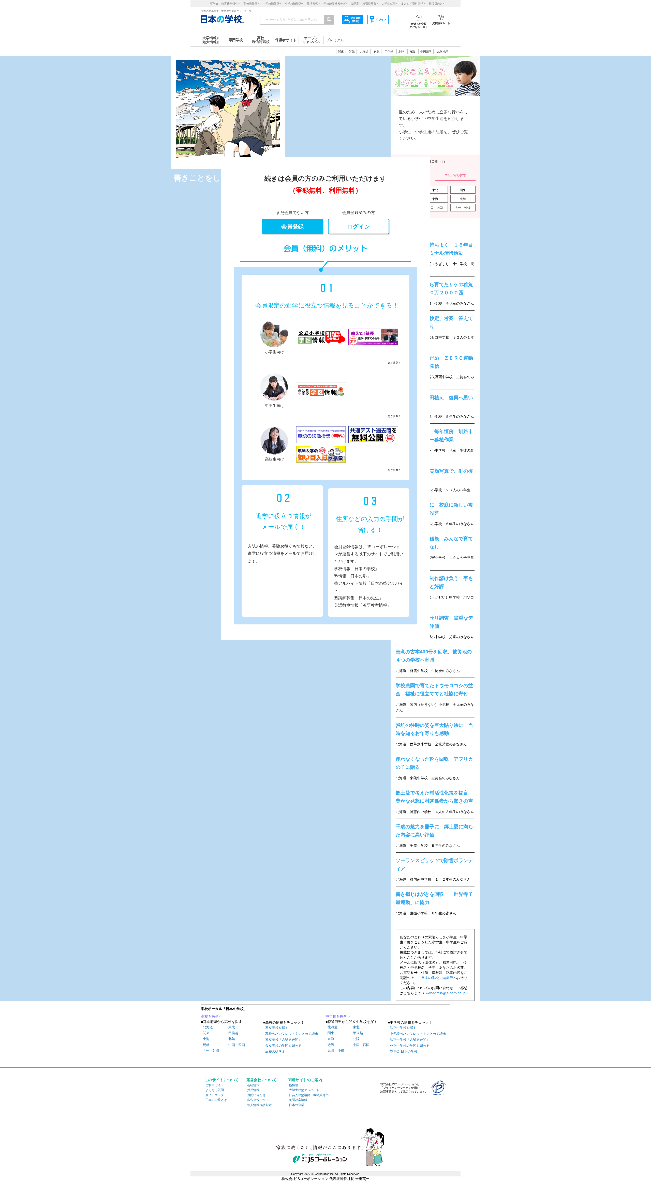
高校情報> (251, 3)
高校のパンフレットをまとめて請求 (291, 1034)
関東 (463, 190)
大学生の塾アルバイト (304, 1090)
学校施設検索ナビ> (335, 3)
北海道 (364, 51)
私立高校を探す (276, 1028)
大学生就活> (389, 3)
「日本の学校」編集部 (435, 978)
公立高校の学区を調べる (283, 1046)
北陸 (463, 199)
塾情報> (313, 3)
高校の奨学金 (275, 1051)
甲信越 (358, 1033)
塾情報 (293, 1085)
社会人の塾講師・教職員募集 (309, 1095)
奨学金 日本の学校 (403, 1051)
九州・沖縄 (462, 208)
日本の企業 (296, 1105)
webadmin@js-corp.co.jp (445, 993)
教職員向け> (436, 3)
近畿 (331, 1045)
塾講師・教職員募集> (364, 3)
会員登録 (292, 226)
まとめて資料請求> (413, 3)
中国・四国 (435, 208)
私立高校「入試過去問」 (283, 1039)
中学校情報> (272, 3)
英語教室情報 (298, 1100)
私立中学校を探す (403, 1028)
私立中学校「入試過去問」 (410, 1039)
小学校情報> (294, 3)
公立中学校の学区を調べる (410, 1046)
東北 (435, 190)
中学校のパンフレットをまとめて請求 (418, 1034)
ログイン (358, 226)
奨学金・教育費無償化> (225, 3)
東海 (435, 199)
